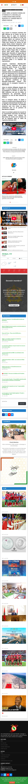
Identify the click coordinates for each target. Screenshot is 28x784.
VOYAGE (3, 11)
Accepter (12, 782)
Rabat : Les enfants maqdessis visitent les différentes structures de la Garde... (13, 601)
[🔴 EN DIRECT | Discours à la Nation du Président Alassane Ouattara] (14, 703)
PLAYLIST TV (6, 208)
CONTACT (3, 758)
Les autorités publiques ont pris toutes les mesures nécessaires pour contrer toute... (13, 623)
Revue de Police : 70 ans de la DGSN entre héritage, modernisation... (13, 578)
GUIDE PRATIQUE (5, 756)
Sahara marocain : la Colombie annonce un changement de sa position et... (13, 691)
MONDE (17, 9)
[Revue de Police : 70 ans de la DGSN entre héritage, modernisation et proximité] (14, 568)
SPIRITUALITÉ (4, 748)
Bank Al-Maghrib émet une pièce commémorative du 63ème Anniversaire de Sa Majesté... (14, 555)
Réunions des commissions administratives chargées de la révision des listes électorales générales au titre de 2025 (12, 197)
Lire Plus (18, 782)
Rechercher (4, 401)
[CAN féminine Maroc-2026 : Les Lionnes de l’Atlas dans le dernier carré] (14, 658)
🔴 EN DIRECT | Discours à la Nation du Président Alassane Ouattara (12, 713)
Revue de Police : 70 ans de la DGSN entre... (11, 333)
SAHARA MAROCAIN (5, 746)
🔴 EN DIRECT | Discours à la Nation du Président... (13, 373)
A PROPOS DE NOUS (5, 755)
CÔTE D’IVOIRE (4, 745)
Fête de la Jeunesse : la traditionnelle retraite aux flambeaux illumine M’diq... (14, 532)
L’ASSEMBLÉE (6, 421)
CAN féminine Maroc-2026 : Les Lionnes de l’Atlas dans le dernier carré (13, 668)
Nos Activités (6, 316)
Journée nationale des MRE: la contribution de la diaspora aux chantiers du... (14, 646)
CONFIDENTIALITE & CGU (6, 760)
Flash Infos (13, 9)
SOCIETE (20, 9)
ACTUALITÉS (4, 9)
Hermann (6, 22)
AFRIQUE (8, 9)
